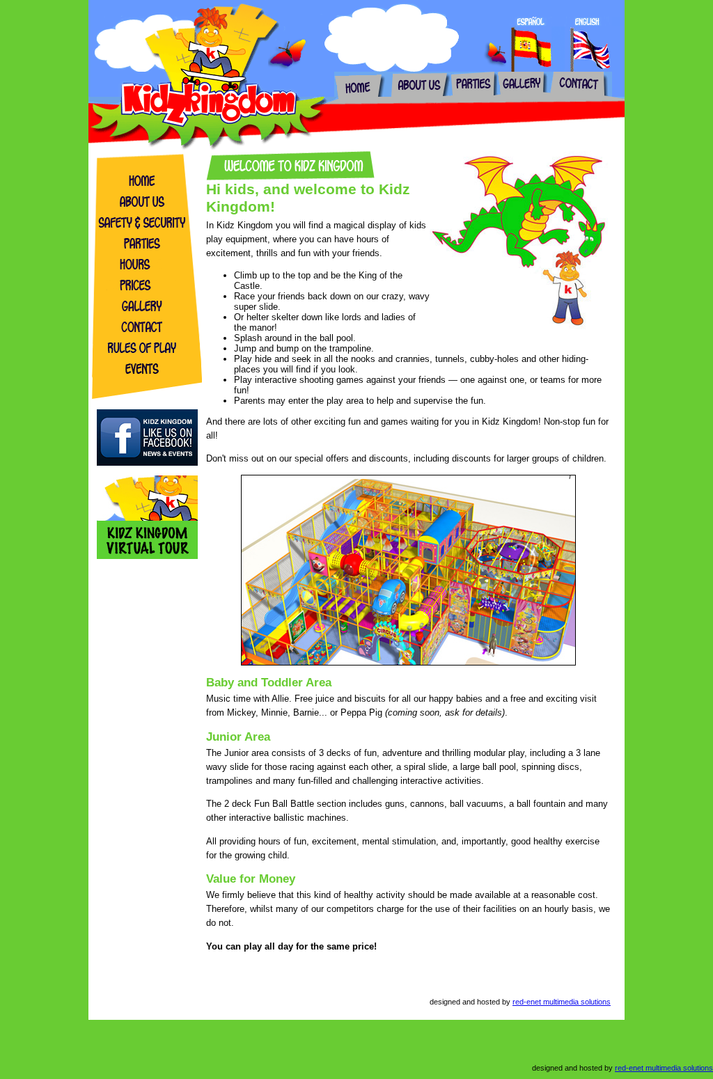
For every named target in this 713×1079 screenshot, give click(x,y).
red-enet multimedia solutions (561, 1002)
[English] (588, 23)
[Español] (530, 23)
